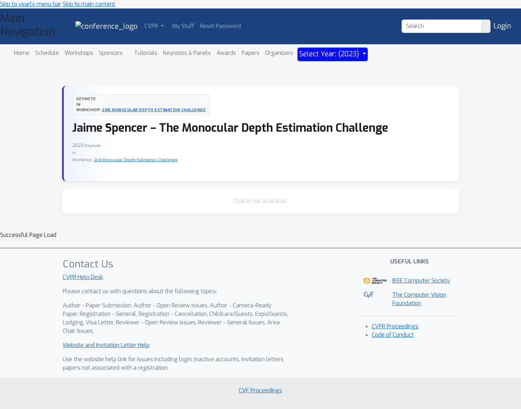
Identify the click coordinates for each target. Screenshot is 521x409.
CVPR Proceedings (395, 326)
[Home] (106, 26)
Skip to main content (89, 4)
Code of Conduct (393, 335)
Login (502, 26)
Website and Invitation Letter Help (106, 345)
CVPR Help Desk (83, 277)
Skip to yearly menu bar (30, 4)
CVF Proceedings (260, 390)
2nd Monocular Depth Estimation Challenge (154, 109)
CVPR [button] (152, 26)
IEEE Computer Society (421, 280)
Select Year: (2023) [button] (330, 54)
